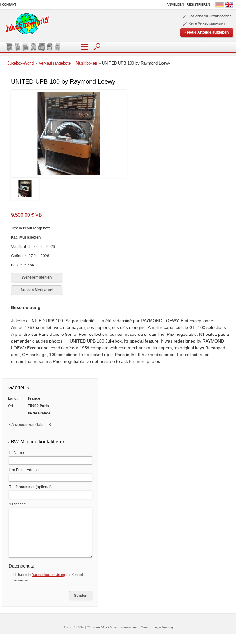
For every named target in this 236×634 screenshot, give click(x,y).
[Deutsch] (219, 6)
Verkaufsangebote (55, 63)
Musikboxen (86, 63)
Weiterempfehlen (37, 277)
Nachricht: (17, 504)
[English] (229, 6)
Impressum (129, 626)
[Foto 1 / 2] (69, 176)
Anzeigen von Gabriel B (31, 424)
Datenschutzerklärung (48, 575)
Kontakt (9, 4)
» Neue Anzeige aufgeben (206, 32)
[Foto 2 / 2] (25, 198)
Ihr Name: (17, 452)
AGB (80, 626)
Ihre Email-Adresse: (25, 470)
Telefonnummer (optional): (31, 487)
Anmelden (175, 4)
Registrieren (198, 4)
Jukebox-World (20, 63)
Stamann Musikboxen (102, 626)
